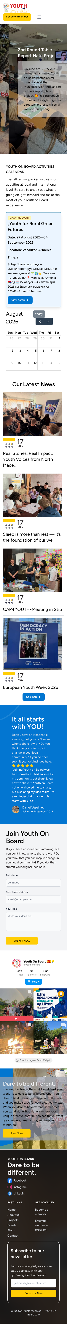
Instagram (20, 1187)
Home (11, 1209)
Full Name (12, 875)
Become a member (17, 16)
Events (11, 1225)
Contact (12, 1235)
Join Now (16, 1133)
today (39, 314)
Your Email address (17, 892)
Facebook (19, 1180)
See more (32, 696)
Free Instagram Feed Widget (35, 1060)
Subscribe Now (34, 1293)
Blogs (11, 1230)
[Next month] (48, 321)
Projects (12, 1220)
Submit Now (21, 940)
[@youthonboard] (16, 963)
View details (18, 300)
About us (13, 1215)
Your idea (11, 908)
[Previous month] (40, 321)
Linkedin (19, 1193)
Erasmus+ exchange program (41, 1225)
